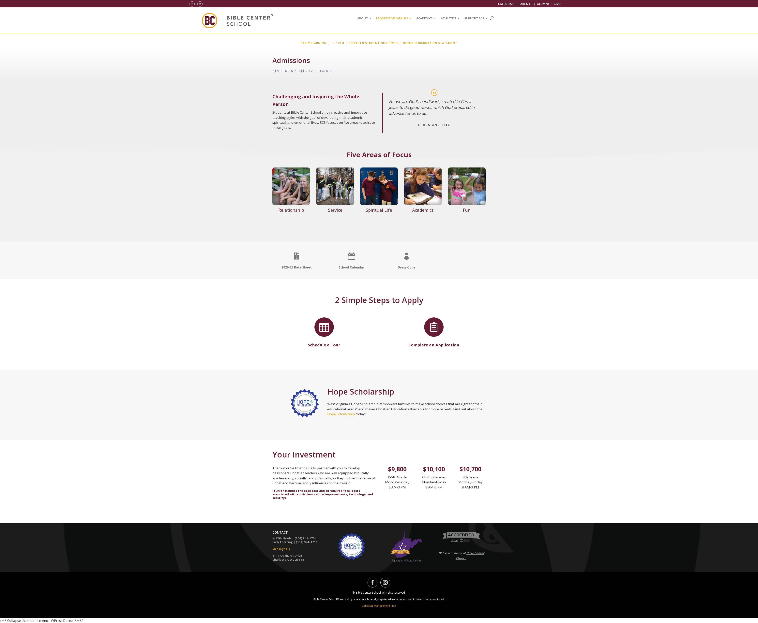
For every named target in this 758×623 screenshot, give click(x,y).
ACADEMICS (424, 18)
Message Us (281, 549)
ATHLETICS (448, 18)
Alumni (543, 4)
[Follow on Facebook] (192, 4)
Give (557, 4)
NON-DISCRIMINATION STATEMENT (430, 43)
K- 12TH (338, 43)
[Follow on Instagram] (200, 4)
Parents (525, 4)
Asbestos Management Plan (379, 605)
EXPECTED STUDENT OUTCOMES (373, 43)
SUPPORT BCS (474, 18)
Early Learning (313, 43)
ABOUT (362, 18)
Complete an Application (433, 345)
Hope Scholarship (341, 414)
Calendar (506, 4)
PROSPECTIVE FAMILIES (392, 18)
